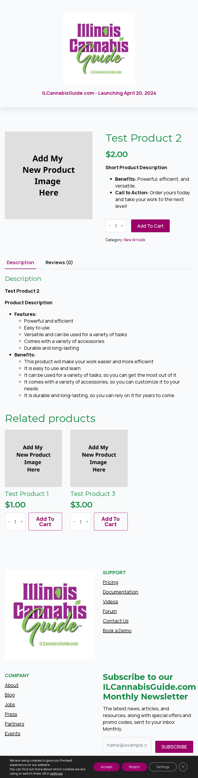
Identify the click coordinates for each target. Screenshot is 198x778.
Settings (163, 766)
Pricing (110, 582)
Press (11, 714)
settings (56, 773)
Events (12, 733)
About (12, 685)
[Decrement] (109, 226)
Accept (107, 766)
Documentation (120, 592)
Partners (14, 723)
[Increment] (122, 226)
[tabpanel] (99, 337)
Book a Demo (117, 630)
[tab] (20, 262)
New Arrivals (134, 239)
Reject (134, 766)
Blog (10, 694)
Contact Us (115, 621)
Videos (110, 601)
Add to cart (150, 226)
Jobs (10, 704)
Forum (110, 611)
